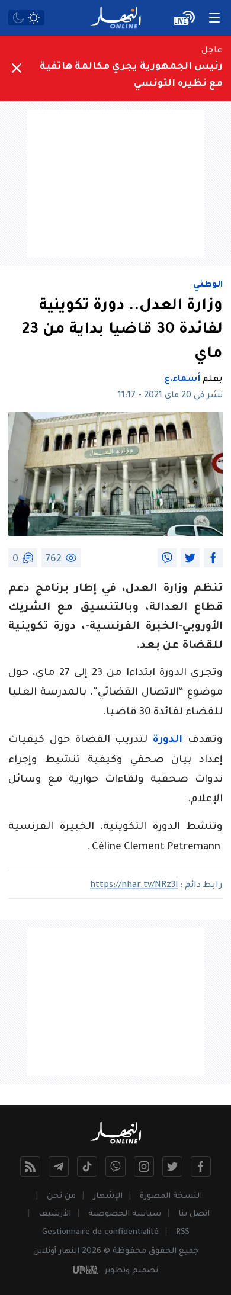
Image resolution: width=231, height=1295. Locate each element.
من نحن (61, 1196)
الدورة (167, 740)
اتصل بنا (194, 1214)
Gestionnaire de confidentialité (100, 1232)
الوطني (208, 285)
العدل (141, 589)
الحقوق (163, 1251)
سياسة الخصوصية (124, 1214)
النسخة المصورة (171, 1196)
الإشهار (108, 1196)
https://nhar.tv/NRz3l (134, 886)
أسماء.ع (182, 379)
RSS (183, 1232)
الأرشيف (54, 1214)
